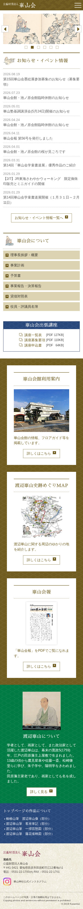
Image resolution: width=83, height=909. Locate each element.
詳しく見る (38, 792)
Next (77, 28)
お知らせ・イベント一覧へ (39, 218)
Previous (5, 28)
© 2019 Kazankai (70, 904)
